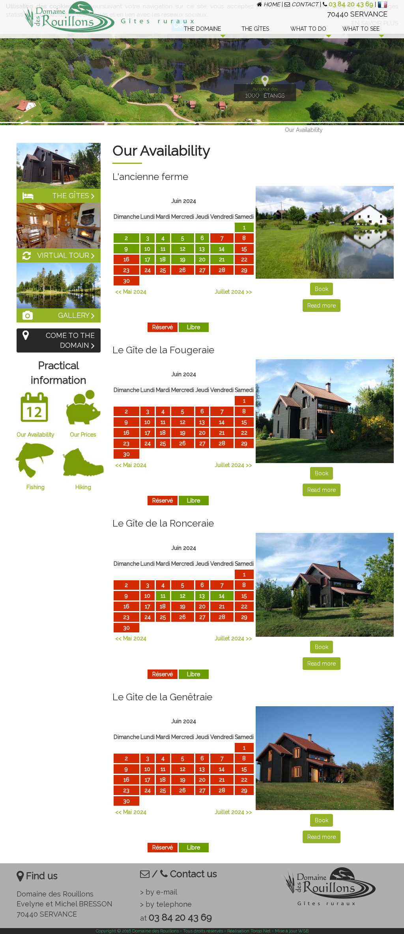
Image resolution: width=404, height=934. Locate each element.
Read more (321, 305)
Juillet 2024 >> (233, 292)
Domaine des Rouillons (155, 931)
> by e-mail (158, 892)
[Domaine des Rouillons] (90, 17)
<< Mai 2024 (130, 292)
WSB (303, 931)
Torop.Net (261, 931)
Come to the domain (70, 340)
